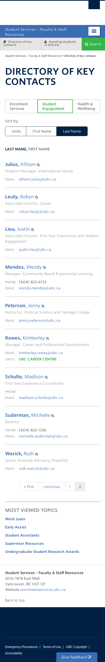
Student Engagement (53, 106)
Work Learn (15, 519)
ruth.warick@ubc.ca (36, 468)
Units (16, 131)
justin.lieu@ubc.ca (35, 250)
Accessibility (13, 653)
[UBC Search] (94, 6)
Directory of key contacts (17, 43)
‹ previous (51, 487)
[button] (39, 164)
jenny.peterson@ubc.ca (39, 320)
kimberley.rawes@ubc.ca (41, 353)
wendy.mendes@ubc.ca (39, 288)
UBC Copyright (76, 647)
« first (29, 487)
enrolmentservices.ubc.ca (42, 590)
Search (94, 44)
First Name (42, 131)
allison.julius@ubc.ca (37, 179)
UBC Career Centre (38, 359)
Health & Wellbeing (86, 106)
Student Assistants (22, 535)
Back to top (15, 600)
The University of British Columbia (68, 11)
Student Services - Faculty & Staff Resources (33, 55)
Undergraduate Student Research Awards (42, 552)
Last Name (72, 131)
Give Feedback (74, 657)
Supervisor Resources (24, 543)
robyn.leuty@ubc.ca (36, 212)
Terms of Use (52, 647)
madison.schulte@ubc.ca (41, 398)
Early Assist (15, 527)
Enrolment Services (19, 106)
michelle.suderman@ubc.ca (43, 436)
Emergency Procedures (21, 647)
